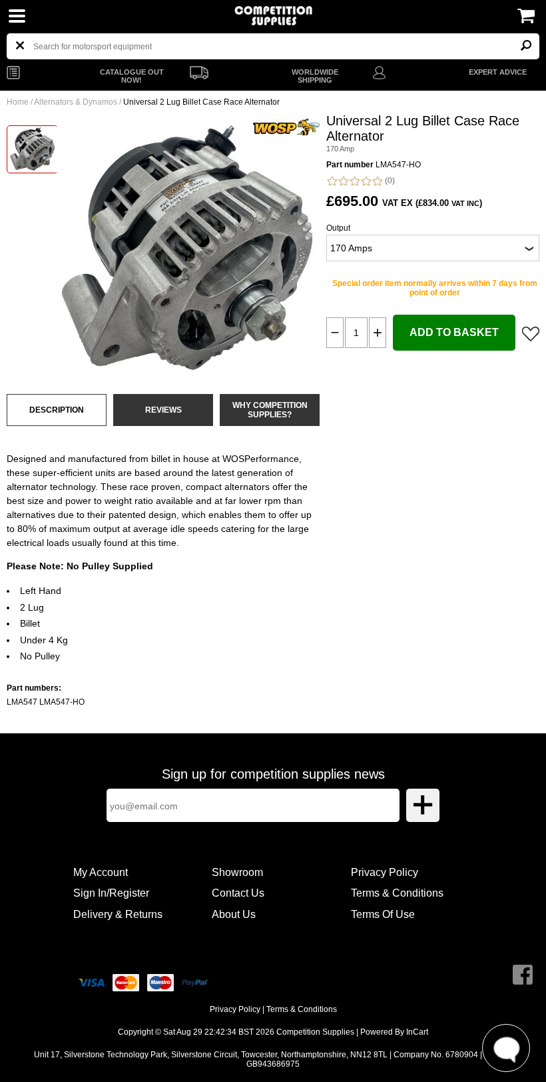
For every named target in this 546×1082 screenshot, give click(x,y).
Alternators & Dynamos (75, 102)
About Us (234, 914)
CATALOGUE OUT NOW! (132, 76)
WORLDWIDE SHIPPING (315, 76)
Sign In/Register (111, 893)
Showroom (237, 872)
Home (18, 102)
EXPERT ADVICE (498, 72)
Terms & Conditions (397, 893)
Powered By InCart (394, 1032)
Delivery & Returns (117, 914)
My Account (100, 872)
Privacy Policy (384, 872)
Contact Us (238, 893)
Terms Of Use (383, 914)
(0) (389, 180)
